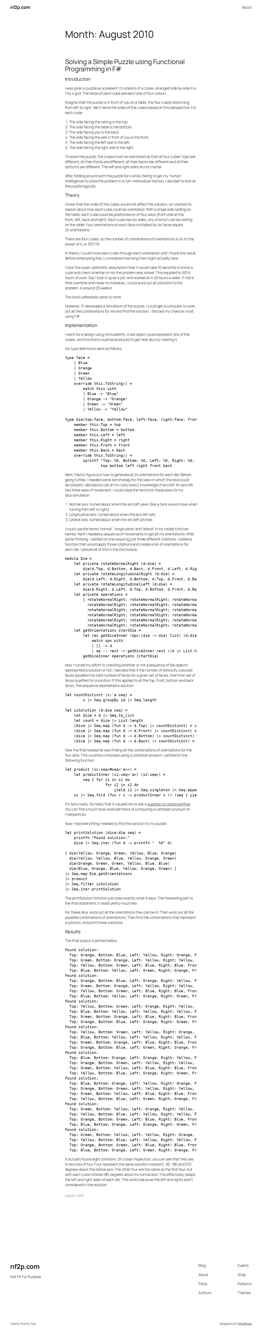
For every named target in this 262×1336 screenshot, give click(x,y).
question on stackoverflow (168, 803)
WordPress (245, 1324)
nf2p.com (20, 7)
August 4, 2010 (74, 1195)
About (247, 7)
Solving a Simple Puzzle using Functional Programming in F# (125, 65)
